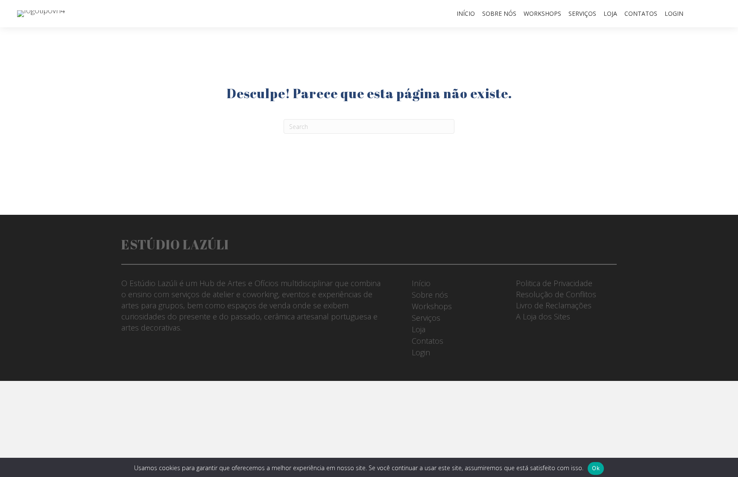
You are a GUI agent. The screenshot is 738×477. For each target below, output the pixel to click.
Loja (610, 13)
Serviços (582, 13)
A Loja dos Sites (543, 316)
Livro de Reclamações (554, 305)
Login (674, 13)
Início (466, 13)
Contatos (640, 13)
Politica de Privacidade (554, 283)
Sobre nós (499, 13)
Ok (596, 468)
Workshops (542, 13)
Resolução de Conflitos (556, 294)
